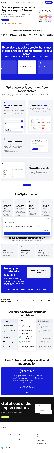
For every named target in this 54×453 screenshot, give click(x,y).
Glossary (39, 436)
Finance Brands (20, 435)
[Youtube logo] (10, 447)
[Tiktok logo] (8, 447)
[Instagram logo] (6, 447)
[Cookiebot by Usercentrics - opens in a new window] (45, 218)
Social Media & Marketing (29, 430)
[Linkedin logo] (9, 447)
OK (38, 233)
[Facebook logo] (5, 447)
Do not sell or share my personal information (15, 233)
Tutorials (38, 438)
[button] (18, 2)
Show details (45, 230)
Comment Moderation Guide (41, 441)
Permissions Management (10, 435)
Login (42, 2)
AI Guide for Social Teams (42, 443)
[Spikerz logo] (4, 2)
